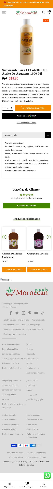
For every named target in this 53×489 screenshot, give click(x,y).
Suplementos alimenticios (14, 329)
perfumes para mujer (10, 385)
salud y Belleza (10, 320)
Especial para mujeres (11, 344)
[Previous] (4, 237)
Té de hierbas (32, 425)
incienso (5, 399)
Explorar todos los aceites (12, 434)
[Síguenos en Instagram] (23, 313)
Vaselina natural (33, 368)
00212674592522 (9, 307)
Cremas (30, 349)
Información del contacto (36, 457)
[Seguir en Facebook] (10, 313)
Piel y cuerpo (23, 320)
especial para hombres (11, 354)
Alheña (29, 363)
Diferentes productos (10, 363)
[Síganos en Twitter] (17, 313)
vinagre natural (33, 429)
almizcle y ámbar (9, 395)
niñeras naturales (33, 415)
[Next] (49, 237)
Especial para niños (10, 349)
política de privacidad (15, 453)
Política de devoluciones (36, 453)
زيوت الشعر (31, 385)
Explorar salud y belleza (11, 368)
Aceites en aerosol (9, 429)
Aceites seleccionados (10, 425)
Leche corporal (33, 359)
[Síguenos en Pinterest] (30, 313)
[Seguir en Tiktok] (42, 313)
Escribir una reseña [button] (26, 205)
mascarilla (31, 354)
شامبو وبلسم (32, 395)
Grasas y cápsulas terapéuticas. (14, 359)
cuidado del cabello (11, 325)
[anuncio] (26, 4)
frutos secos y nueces (35, 329)
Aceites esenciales (9, 415)
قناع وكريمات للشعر (35, 399)
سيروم (29, 390)
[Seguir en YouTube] (36, 313)
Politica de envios (16, 457)
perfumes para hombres (11, 390)
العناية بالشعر (32, 380)
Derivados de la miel (35, 420)
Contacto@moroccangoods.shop (15, 304)
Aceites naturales (38, 320)
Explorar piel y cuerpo (36, 373)
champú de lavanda (37, 253)
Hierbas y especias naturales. (15, 334)
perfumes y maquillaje (31, 325)
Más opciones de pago (26, 123)
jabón (29, 344)
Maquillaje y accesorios (11, 380)
